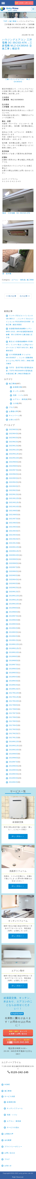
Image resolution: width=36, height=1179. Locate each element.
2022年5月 (13, 478)
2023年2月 (13, 442)
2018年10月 (14, 652)
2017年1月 (13, 737)
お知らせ (12, 419)
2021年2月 (13, 539)
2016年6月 (13, 766)
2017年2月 (13, 733)
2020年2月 (13, 587)
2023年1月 (13, 446)
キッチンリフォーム (15, 1108)
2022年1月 (13, 494)
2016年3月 (13, 778)
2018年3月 (13, 681)
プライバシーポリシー (13, 1146)
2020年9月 (13, 559)
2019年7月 (13, 616)
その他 (15, 403)
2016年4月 (13, 774)
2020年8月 (13, 563)
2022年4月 (13, 482)
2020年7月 (13, 567)
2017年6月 (13, 717)
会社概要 (8, 1140)
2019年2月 (13, 636)
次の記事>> (25, 296)
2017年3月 (13, 729)
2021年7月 (13, 519)
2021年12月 (14, 498)
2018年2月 (13, 685)
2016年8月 (13, 758)
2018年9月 (13, 656)
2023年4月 (13, 433)
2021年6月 (13, 523)
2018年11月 (14, 648)
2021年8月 (13, 514)
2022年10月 (14, 458)
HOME (7, 1084)
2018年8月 (13, 660)
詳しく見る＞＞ (18, 836)
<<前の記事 (11, 296)
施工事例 (12, 21)
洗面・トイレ (18, 395)
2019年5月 (13, 624)
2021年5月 (13, 527)
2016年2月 (13, 782)
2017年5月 (13, 721)
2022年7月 (13, 470)
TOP (5, 21)
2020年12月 (14, 547)
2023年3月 (13, 437)
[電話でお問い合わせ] (4, 3)
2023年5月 (13, 429)
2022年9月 (13, 462)
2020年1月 (13, 591)
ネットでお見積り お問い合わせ (18, 1033)
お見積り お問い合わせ (24, 3)
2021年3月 (13, 535)
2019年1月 (13, 640)
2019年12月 (14, 596)
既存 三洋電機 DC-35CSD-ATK (16, 213)
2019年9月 (13, 608)
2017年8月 (13, 709)
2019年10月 (14, 604)
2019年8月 (13, 612)
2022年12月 (14, 450)
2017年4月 (13, 725)
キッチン (16, 391)
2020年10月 (14, 555)
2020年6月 (13, 571)
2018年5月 (13, 673)
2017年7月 (13, 713)
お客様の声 (13, 411)
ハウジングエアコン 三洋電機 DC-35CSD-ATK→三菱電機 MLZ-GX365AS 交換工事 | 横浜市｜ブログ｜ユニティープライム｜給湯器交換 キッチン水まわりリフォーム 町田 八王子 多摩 (9, 9)
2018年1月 (13, 689)
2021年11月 (14, 502)
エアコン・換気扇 (19, 280)
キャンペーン (14, 415)
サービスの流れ (13, 1127)
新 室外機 (6, 273)
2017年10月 (14, 701)
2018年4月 (13, 677)
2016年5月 (13, 770)
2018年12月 (14, 644)
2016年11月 (14, 745)
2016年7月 (13, 762)
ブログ (11, 407)
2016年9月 (13, 754)
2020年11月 (14, 551)
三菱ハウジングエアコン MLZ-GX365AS (18, 80)
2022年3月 (13, 486)
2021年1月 (13, 543)
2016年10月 (14, 750)
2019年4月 (13, 628)
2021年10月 (14, 506)
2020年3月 (13, 583)
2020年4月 (13, 579)
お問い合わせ (9, 1153)
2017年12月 (14, 693)
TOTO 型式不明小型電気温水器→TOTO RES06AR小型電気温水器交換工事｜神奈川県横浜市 (19, 370)
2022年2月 (13, 490)
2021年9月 (13, 510)
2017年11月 (14, 697)
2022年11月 (14, 454)
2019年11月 (14, 600)
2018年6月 (13, 669)
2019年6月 (13, 620)
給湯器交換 (17, 387)
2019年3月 (13, 632)
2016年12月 (14, 741)
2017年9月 (13, 705)
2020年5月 (13, 575)
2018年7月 (13, 664)
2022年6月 (13, 474)
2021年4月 (13, 531)
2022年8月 (13, 466)
